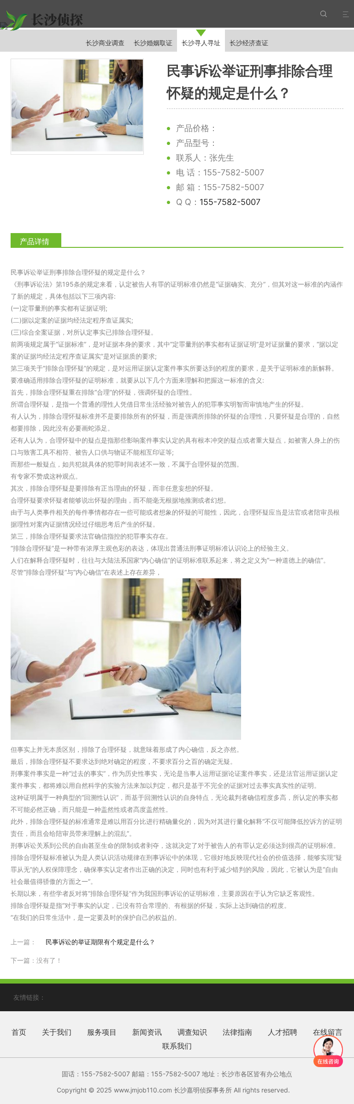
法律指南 (237, 1032)
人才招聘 (282, 1032)
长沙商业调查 (105, 43)
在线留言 (327, 1032)
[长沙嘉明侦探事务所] (46, 20)
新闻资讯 (147, 1032)
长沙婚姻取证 (153, 43)
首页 (19, 1032)
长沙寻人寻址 (201, 43)
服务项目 (102, 1032)
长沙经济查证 (249, 43)
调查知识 (192, 1032)
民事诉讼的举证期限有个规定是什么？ (100, 942)
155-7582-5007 (230, 202)
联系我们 (177, 1045)
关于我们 (56, 1032)
